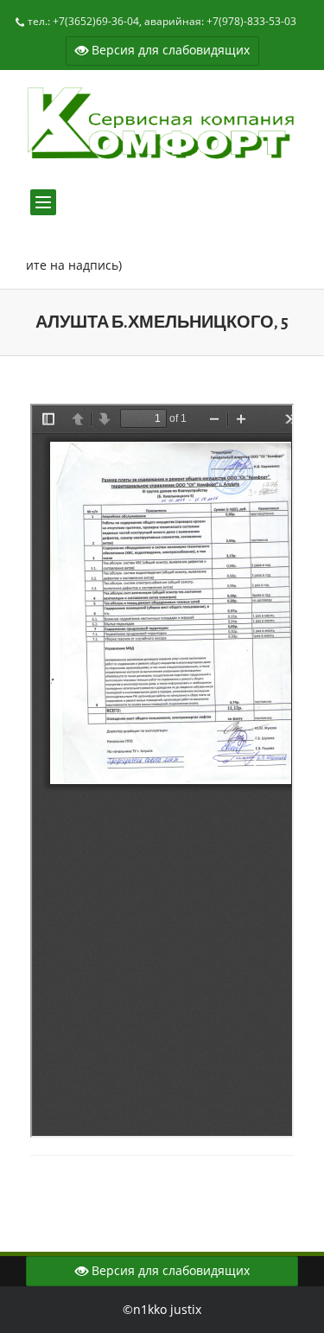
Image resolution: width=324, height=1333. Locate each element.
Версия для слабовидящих (169, 49)
